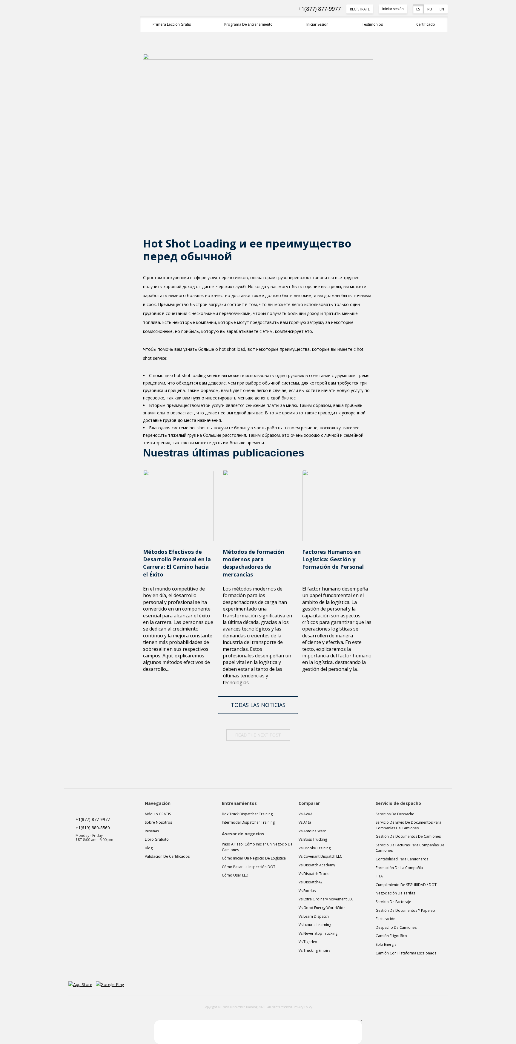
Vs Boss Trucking (313, 839)
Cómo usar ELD (235, 875)
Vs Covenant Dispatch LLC (320, 856)
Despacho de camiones (396, 927)
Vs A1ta (305, 822)
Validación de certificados (167, 856)
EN (442, 9)
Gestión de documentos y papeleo (405, 910)
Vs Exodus (307, 890)
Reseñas (152, 831)
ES (418, 9)
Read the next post (258, 735)
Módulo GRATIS (158, 814)
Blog (149, 848)
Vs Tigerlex (308, 941)
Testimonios (372, 24)
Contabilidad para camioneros (402, 859)
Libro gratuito (157, 839)
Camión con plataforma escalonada (406, 953)
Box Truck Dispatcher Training (247, 814)
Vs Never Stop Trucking (318, 933)
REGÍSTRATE (360, 9)
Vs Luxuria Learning (315, 924)
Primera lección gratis (172, 24)
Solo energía (386, 944)
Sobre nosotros (158, 822)
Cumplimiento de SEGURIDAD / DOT (406, 884)
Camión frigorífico (391, 935)
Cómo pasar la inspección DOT (248, 866)
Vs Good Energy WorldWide (322, 907)
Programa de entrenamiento (248, 24)
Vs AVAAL (306, 814)
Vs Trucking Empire (315, 950)
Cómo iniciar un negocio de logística (254, 858)
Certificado (425, 24)
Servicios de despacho (395, 814)
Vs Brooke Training (315, 848)
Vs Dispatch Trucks (314, 873)
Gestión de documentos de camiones (408, 836)
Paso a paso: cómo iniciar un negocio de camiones (257, 847)
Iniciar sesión (393, 9)
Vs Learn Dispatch (314, 916)
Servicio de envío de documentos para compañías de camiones (408, 825)
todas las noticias (258, 704)
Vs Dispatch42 (310, 882)
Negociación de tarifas (395, 893)
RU (429, 9)
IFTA (379, 876)
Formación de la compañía (399, 867)
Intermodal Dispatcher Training (248, 822)
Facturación (385, 918)
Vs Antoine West (312, 831)
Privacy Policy (303, 1007)
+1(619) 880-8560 (93, 827)
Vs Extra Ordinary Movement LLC (326, 899)
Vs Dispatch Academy (317, 865)
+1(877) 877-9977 (319, 9)
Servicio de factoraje (393, 901)
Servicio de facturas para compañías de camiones (410, 847)
